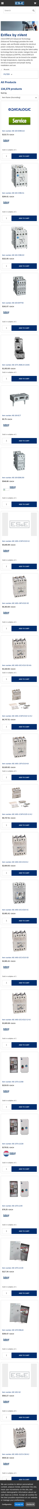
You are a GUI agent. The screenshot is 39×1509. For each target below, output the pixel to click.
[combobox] (19, 97)
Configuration (6, 1504)
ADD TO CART (24, 156)
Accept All (19, 1504)
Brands (6, 70)
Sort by (4, 93)
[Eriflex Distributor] (19, 3)
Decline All (30, 1504)
